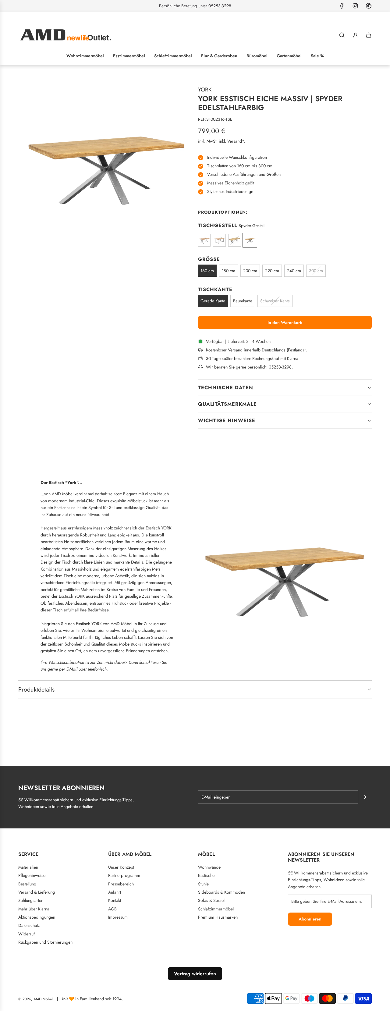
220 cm (272, 271)
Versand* (235, 141)
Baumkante (242, 301)
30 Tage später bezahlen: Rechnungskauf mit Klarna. (253, 358)
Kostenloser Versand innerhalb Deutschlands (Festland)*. (256, 350)
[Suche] (342, 35)
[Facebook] (342, 6)
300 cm (316, 271)
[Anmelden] (355, 35)
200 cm (250, 271)
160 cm (207, 271)
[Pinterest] (368, 6)
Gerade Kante (212, 301)
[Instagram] (355, 6)
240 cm (294, 271)
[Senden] (365, 797)
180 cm (228, 271)
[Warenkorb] (368, 35)
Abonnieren (310, 919)
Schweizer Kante (275, 301)
